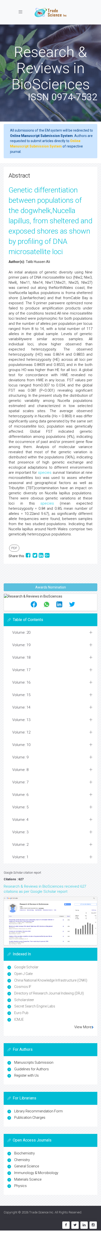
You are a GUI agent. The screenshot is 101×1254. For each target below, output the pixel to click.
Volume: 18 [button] (21, 657)
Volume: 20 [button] (21, 632)
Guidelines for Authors (31, 1069)
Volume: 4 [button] (20, 819)
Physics (20, 1186)
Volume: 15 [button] (21, 695)
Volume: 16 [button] (21, 682)
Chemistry (22, 1160)
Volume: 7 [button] (20, 782)
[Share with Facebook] (28, 556)
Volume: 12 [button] (21, 732)
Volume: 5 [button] (20, 807)
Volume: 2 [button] (20, 844)
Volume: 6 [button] (20, 794)
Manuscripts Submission (33, 1062)
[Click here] (50, 921)
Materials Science (27, 1179)
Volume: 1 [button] (20, 857)
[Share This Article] (33, 604)
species (44, 472)
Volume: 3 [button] (20, 832)
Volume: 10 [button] (21, 745)
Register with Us (26, 1075)
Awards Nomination (50, 587)
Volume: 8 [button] (20, 770)
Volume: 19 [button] (21, 645)
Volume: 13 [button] (21, 720)
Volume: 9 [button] (20, 757)
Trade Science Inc (41, 1212)
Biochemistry (24, 1153)
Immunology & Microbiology (36, 1173)
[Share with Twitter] (35, 556)
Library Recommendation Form (38, 1111)
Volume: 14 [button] (21, 707)
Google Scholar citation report (22, 872)
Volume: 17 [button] (21, 670)
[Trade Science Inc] (50, 12)
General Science (26, 1166)
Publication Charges (29, 1117)
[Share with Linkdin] (41, 556)
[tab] (50, 632)
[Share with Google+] (47, 556)
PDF (14, 548)
